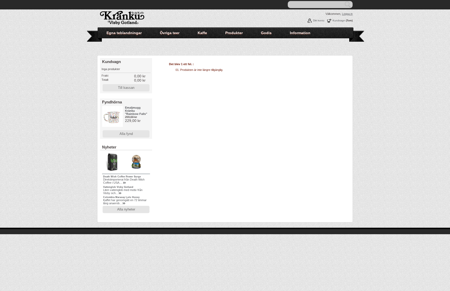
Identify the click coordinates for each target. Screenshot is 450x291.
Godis (266, 33)
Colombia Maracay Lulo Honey (121, 197)
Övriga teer (169, 33)
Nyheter (109, 147)
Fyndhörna (112, 102)
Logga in (347, 13)
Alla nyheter (126, 209)
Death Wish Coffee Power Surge (122, 176)
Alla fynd (126, 134)
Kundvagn (339, 20)
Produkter (234, 33)
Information (300, 33)
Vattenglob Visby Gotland (118, 187)
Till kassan (126, 88)
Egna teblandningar (124, 33)
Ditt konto (318, 20)
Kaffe (202, 33)
